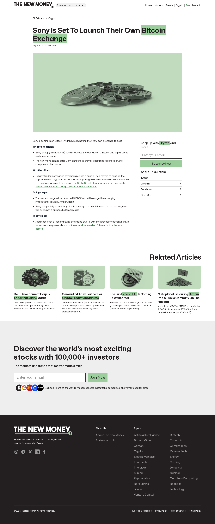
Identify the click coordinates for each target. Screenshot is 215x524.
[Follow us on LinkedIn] (37, 451)
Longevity (176, 467)
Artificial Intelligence (147, 435)
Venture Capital (144, 494)
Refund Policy (194, 510)
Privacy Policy (160, 510)
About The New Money (110, 435)
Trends (169, 5)
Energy (174, 457)
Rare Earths (141, 484)
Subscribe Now (161, 163)
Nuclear (175, 473)
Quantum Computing (184, 478)
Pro (188, 5)
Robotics (175, 484)
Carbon (138, 446)
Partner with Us (105, 440)
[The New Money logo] (43, 430)
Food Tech (140, 462)
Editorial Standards (142, 510)
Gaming (175, 462)
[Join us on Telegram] (23, 451)
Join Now (97, 377)
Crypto (179, 5)
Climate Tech (178, 446)
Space (138, 489)
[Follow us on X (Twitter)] (30, 451)
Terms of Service (178, 510)
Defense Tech (178, 451)
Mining (138, 473)
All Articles (38, 18)
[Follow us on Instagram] (16, 451)
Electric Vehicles (144, 457)
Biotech (175, 435)
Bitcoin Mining (143, 440)
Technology (177, 489)
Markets (159, 5)
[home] (34, 5)
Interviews (140, 467)
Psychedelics (142, 478)
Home (148, 5)
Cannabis (176, 440)
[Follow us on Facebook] (44, 451)
